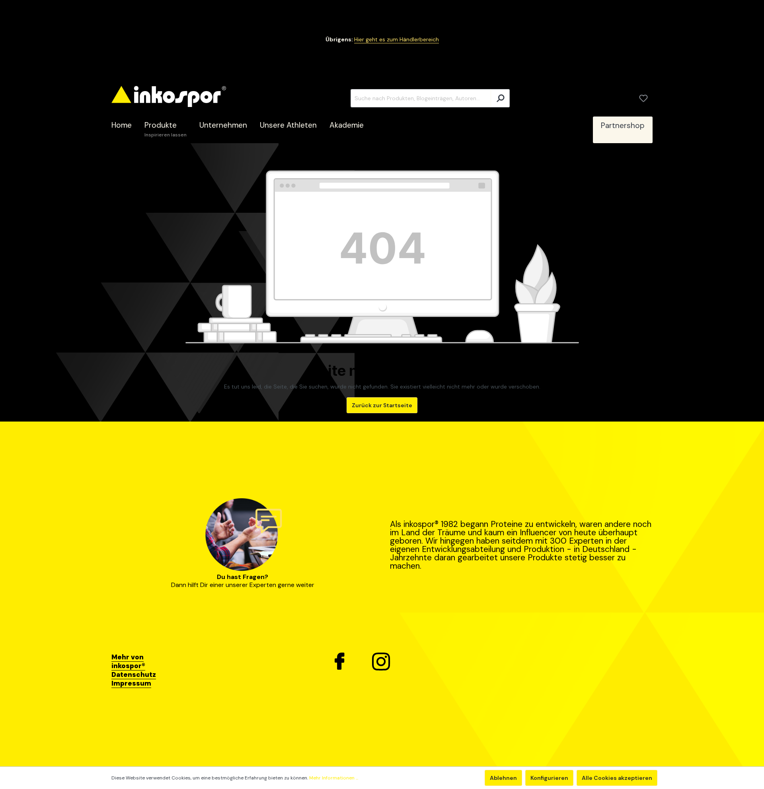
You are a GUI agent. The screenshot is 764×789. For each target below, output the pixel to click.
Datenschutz (133, 674)
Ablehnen (503, 777)
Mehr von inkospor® (128, 661)
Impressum (131, 683)
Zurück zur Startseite (382, 405)
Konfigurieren (549, 777)
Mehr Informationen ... (333, 778)
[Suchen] (500, 98)
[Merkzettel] (643, 98)
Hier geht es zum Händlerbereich (396, 39)
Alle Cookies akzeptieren (617, 777)
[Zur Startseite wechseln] (168, 96)
